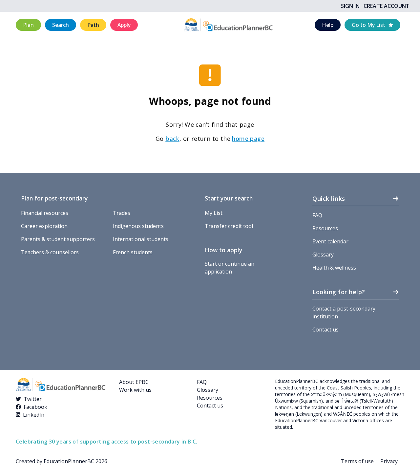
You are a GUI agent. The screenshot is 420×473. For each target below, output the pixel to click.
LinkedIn (33, 414)
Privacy (389, 461)
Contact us (325, 329)
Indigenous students (138, 226)
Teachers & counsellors (50, 252)
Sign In (350, 5)
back (172, 138)
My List (213, 213)
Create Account (387, 5)
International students (140, 239)
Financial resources (44, 213)
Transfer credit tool (229, 226)
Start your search (229, 198)
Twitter (33, 399)
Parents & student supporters (58, 239)
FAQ (317, 215)
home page (248, 138)
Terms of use (357, 461)
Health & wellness (334, 267)
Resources (325, 228)
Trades (121, 213)
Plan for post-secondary (54, 198)
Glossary (323, 254)
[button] (28, 25)
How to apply (223, 250)
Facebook (35, 406)
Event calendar (330, 241)
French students (133, 252)
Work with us (135, 389)
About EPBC (134, 382)
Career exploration (44, 226)
